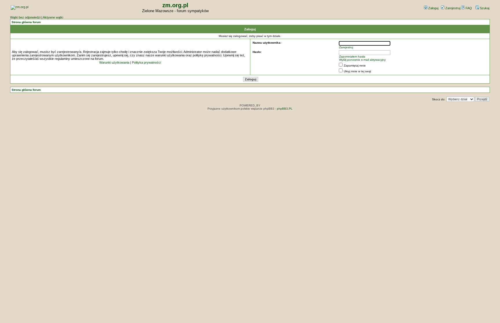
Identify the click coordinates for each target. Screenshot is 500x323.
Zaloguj (432, 8)
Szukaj (484, 8)
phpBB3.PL (285, 108)
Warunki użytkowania (114, 62)
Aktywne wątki (53, 17)
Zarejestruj (452, 8)
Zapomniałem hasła (352, 56)
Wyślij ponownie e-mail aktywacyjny (362, 59)
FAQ (468, 8)
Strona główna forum (26, 22)
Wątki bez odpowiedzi (25, 17)
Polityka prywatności (146, 62)
